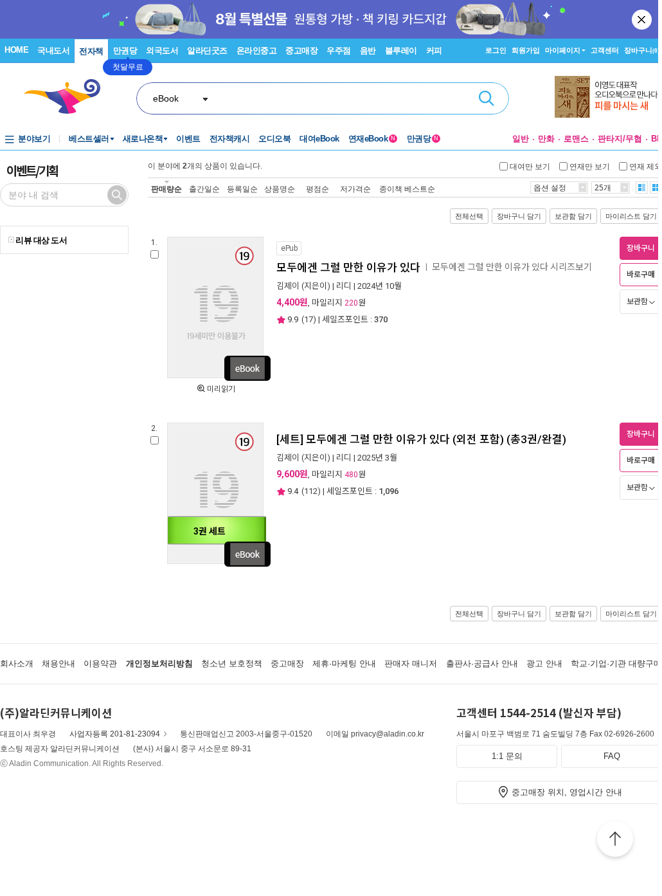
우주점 (339, 50)
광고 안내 (544, 663)
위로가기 (615, 840)
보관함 (637, 301)
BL (656, 138)
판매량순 (166, 188)
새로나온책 (143, 138)
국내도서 (53, 50)
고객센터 (605, 50)
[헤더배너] (608, 97)
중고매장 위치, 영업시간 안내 (567, 792)
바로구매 (641, 274)
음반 (368, 50)
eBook (166, 98)
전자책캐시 (230, 138)
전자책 (91, 51)
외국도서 (162, 50)
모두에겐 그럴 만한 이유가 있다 (348, 267)
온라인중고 (257, 50)
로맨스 (576, 138)
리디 (344, 286)
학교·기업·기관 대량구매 (616, 663)
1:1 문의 (507, 756)
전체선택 (469, 216)
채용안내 (58, 663)
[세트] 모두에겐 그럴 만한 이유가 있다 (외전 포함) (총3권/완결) (421, 439)
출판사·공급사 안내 (482, 663)
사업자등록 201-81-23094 (114, 733)
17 (308, 319)
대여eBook (319, 138)
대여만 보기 (530, 165)
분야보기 (34, 138)
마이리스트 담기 (631, 216)
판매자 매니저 (410, 663)
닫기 (642, 19)
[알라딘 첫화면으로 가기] (68, 97)
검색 (486, 98)
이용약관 (100, 663)
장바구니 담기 (519, 216)
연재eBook (371, 138)
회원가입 (526, 50)
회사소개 (16, 663)
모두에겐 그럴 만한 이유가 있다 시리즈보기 (512, 267)
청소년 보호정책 (231, 663)
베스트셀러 (89, 138)
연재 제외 (645, 165)
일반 (520, 138)
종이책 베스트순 (407, 188)
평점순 (317, 188)
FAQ (612, 756)
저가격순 (355, 188)
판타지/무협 (620, 138)
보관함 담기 (573, 216)
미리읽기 (221, 389)
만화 (546, 138)
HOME (16, 50)
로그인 (495, 50)
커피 (434, 50)
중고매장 (301, 50)
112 (311, 491)
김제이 (288, 286)
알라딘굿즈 (207, 50)
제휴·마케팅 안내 (344, 663)
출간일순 (204, 188)
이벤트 (188, 138)
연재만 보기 (589, 165)
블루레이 (401, 50)
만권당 (125, 50)
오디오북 (274, 138)
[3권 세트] (215, 561)
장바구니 (641, 50)
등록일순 (242, 188)
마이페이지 (562, 50)
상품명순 (279, 188)
